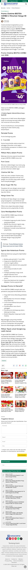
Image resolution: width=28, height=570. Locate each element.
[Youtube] (15, 538)
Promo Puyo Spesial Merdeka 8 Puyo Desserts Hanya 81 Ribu (21, 382)
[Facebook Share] (14, 365)
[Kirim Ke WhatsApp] (26, 365)
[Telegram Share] (23, 365)
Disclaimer (14, 562)
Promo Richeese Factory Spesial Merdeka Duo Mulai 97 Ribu (14, 508)
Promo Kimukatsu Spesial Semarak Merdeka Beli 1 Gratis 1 (6, 396)
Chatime (4, 360)
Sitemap (21, 559)
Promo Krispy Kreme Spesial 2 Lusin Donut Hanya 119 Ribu (6, 382)
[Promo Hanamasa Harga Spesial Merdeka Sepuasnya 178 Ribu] (7, 403)
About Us (7, 559)
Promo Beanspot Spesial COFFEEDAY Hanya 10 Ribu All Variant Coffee (20, 410)
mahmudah (6, 20)
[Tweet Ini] (17, 365)
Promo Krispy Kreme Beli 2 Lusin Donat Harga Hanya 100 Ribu (15, 524)
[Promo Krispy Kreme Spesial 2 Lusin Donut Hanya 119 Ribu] (7, 375)
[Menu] (2, 4)
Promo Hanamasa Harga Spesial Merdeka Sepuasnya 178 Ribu (7, 410)
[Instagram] (13, 538)
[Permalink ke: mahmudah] (2, 21)
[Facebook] (7, 538)
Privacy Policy (8, 560)
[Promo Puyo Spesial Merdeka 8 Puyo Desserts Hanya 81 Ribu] (21, 375)
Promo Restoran (5, 11)
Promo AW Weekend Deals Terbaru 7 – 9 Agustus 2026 (15, 518)
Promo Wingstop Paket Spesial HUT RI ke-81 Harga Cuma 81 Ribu (20, 396)
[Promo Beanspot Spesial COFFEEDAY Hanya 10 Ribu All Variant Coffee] (21, 403)
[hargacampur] (11, 4)
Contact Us (14, 559)
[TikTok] (21, 539)
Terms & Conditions (18, 560)
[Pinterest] (10, 538)
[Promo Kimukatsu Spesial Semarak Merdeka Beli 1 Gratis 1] (7, 389)
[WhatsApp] (18, 538)
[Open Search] (26, 4)
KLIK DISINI (20, 556)
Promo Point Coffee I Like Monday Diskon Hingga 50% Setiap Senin (14, 513)
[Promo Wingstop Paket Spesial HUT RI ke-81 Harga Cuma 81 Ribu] (21, 389)
